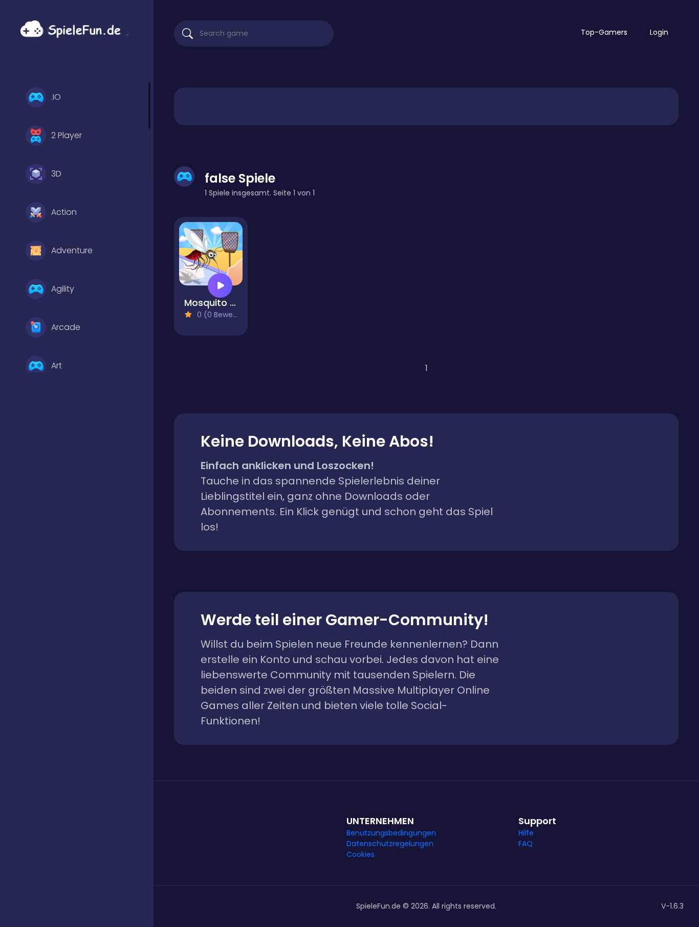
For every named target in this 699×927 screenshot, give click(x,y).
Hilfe (526, 833)
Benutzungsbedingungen (391, 833)
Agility (62, 289)
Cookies (360, 854)
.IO (56, 97)
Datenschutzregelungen (389, 843)
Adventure (72, 250)
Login (659, 32)
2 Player (66, 135)
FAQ (525, 843)
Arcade (65, 327)
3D (56, 174)
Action (64, 212)
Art (56, 365)
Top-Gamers (604, 32)
